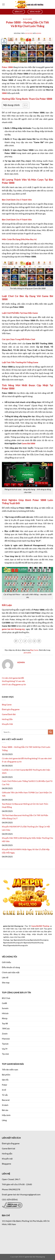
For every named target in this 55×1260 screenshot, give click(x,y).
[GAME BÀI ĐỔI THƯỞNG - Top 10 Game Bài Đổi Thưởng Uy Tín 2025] (29, 4)
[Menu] (3, 4)
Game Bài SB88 (28, 443)
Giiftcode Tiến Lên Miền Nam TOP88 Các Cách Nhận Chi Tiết (27, 794)
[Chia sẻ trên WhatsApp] (16, 641)
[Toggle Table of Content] (24, 105)
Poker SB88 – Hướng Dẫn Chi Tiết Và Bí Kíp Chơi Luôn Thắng (26, 748)
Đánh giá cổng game (10, 709)
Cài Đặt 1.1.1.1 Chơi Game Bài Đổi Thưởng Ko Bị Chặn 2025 (26, 771)
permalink (27, 653)
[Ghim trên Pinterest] (34, 641)
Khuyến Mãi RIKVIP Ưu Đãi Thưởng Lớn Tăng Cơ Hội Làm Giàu (26, 828)
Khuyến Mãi (7, 724)
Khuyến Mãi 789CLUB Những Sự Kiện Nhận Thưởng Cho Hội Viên (27, 839)
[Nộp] (50, 732)
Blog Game (27, 19)
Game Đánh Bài (9, 714)
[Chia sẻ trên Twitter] (25, 641)
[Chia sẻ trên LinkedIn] (39, 641)
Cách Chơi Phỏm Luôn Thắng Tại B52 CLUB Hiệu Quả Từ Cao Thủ (27, 783)
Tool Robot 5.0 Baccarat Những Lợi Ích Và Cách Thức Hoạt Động (25, 805)
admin (38, 33)
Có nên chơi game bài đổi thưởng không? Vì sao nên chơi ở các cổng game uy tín (14, 681)
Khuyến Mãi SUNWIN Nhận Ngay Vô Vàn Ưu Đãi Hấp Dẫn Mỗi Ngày (26, 851)
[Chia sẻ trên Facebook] (20, 641)
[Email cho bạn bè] (30, 641)
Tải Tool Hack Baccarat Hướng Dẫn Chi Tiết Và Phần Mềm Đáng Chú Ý (25, 817)
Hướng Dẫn (7, 719)
